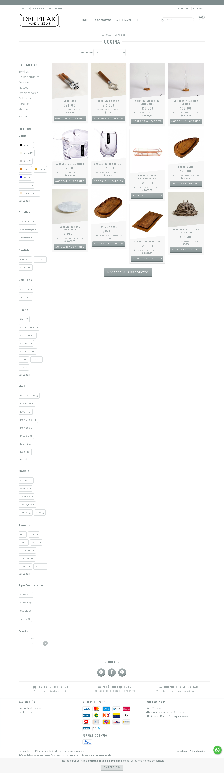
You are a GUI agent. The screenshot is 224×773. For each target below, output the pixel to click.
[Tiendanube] (191, 752)
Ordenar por (85, 52)
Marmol (24, 109)
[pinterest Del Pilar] (122, 672)
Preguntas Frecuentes (31, 708)
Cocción (24, 82)
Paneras (24, 103)
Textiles (24, 71)
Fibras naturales (29, 77)
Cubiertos (25, 98)
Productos (103, 20)
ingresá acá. (71, 755)
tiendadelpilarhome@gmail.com (47, 8)
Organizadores (28, 93)
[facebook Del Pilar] (112, 672)
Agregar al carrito (186, 184)
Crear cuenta (184, 8)
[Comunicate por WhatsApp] (217, 750)
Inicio (86, 20)
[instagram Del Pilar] (101, 672)
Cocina (109, 35)
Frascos (23, 87)
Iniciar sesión (199, 8)
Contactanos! (26, 712)
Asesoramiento (127, 20)
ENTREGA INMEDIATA (112, 2)
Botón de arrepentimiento (96, 755)
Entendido (112, 767)
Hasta (33, 638)
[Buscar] (162, 19)
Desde (21, 638)
